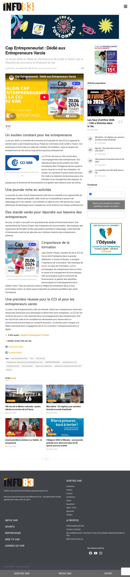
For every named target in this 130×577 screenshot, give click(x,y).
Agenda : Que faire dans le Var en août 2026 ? (108, 149)
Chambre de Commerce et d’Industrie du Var (25, 362)
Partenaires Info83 (75, 526)
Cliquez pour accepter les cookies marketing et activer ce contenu (106, 204)
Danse (68, 501)
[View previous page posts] (42, 458)
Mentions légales (74, 539)
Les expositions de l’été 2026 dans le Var (109, 171)
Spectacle (70, 511)
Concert (69, 493)
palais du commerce (44, 366)
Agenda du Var (14, 545)
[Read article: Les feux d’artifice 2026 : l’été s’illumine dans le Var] (106, 103)
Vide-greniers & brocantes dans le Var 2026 (109, 160)
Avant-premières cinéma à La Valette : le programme (23, 441)
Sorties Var (74, 480)
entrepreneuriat (13, 366)
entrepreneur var (69, 362)
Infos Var (23, 68)
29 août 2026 (11, 413)
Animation (70, 486)
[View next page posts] (47, 458)
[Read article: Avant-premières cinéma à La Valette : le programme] (24, 427)
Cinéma (69, 490)
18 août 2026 (52, 449)
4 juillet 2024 (10, 68)
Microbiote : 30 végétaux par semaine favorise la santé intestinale (63, 408)
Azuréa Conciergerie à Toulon (34, 335)
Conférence (70, 497)
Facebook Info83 (15, 346)
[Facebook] (90, 553)
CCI (31, 358)
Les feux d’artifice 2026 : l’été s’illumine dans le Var (100, 123)
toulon (9, 370)
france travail (27, 366)
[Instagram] (100, 553)
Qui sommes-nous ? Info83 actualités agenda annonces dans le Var (95, 534)
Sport (108, 573)
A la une (11, 401)
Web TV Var (32, 68)
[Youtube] (95, 553)
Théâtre (69, 515)
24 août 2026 (11, 446)
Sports (10, 526)
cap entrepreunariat (19, 358)
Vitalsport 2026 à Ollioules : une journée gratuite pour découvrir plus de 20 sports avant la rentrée (64, 442)
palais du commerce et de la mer (68, 366)
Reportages (13, 533)
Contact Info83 (73, 529)
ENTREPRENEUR (52, 362)
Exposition (70, 504)
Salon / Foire (71, 508)
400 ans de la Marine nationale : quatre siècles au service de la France (23, 408)
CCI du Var (40, 358)
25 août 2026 (52, 413)
